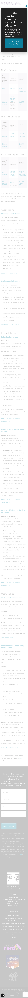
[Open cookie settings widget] (3, 995)
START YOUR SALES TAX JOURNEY (14, 43)
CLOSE (25, 5)
